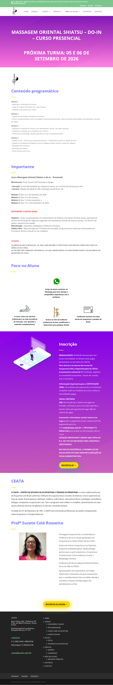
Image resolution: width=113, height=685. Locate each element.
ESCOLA (45, 12)
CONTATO (98, 12)
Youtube (90, 5)
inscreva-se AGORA (55, 604)
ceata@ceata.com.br (72, 427)
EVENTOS (56, 12)
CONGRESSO (52, 653)
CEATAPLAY (87, 12)
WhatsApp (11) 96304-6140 (22, 645)
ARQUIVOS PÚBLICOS (55, 659)
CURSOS (34, 12)
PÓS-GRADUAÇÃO (54, 628)
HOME (26, 12)
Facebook (83, 5)
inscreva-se (67, 465)
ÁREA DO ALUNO (71, 12)
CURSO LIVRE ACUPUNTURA (58, 631)
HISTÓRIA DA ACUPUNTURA (58, 644)
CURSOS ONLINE (54, 634)
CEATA (50, 640)
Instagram (98, 5)
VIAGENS (51, 650)
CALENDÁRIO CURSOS (56, 624)
